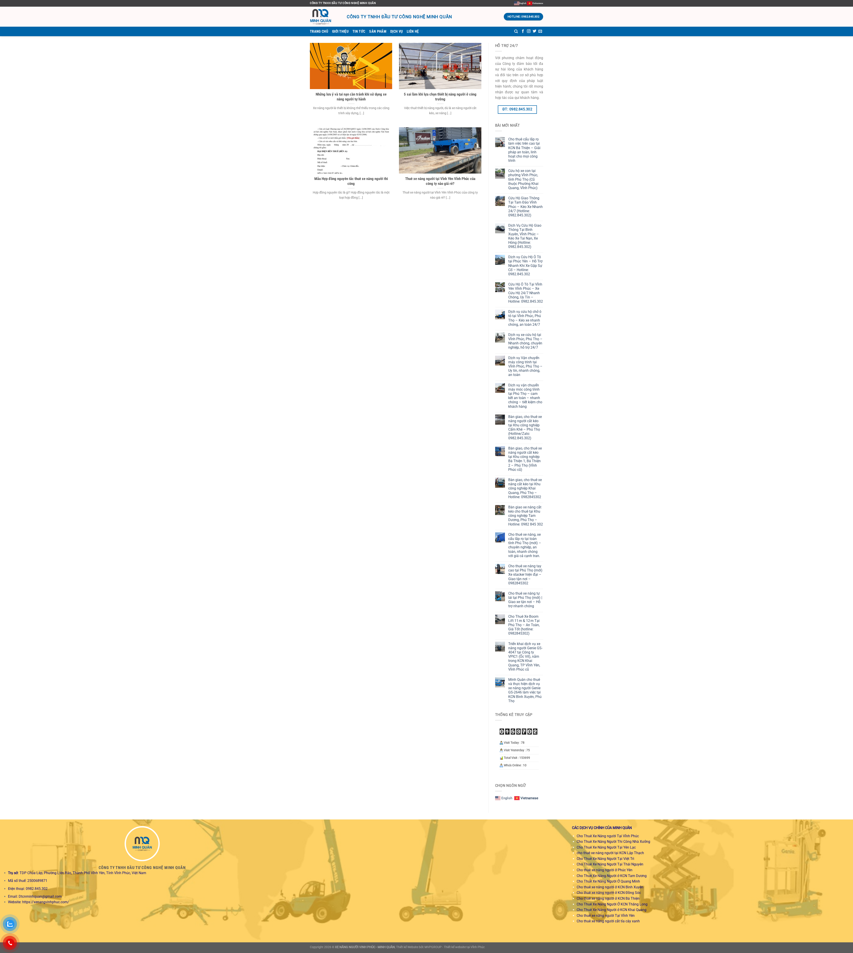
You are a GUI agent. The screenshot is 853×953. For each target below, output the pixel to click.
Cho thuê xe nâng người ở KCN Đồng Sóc (609, 893)
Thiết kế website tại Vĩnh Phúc (464, 947)
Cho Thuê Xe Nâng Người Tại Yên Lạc (606, 847)
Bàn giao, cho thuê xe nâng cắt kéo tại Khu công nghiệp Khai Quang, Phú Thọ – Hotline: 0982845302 (525, 488)
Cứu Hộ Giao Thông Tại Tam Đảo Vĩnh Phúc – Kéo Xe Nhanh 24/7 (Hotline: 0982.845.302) (525, 206)
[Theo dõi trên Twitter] (534, 31)
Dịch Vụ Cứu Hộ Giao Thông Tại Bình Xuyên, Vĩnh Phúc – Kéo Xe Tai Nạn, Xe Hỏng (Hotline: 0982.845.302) (524, 236)
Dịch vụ (396, 31)
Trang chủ (319, 31)
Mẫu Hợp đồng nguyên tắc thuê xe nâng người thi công (351, 181)
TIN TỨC (359, 31)
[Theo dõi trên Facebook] (523, 31)
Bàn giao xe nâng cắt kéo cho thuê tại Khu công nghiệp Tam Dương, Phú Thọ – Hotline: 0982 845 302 (525, 515)
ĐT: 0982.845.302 (517, 109)
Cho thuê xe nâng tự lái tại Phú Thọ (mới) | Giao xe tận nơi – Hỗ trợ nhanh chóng (525, 599)
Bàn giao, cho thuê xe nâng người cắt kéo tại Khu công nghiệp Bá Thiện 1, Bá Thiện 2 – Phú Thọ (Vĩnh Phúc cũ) (525, 459)
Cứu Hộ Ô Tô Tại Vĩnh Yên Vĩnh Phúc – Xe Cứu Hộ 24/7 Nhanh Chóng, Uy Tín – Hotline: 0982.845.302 (525, 293)
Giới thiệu (340, 31)
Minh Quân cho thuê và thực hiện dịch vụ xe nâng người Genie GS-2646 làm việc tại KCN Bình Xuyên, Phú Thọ (525, 690)
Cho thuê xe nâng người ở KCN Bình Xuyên (610, 887)
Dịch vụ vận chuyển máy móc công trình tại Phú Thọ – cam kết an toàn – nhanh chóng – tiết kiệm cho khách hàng (525, 396)
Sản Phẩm (377, 31)
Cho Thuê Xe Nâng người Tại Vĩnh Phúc (608, 836)
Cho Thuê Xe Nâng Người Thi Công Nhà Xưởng (613, 841)
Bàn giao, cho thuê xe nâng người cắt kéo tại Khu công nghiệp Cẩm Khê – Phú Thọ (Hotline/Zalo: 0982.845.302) (525, 427)
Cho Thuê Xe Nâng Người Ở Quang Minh (608, 881)
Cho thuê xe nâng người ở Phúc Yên (604, 870)
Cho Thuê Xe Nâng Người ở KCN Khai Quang (611, 910)
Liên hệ (413, 31)
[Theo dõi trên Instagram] (528, 31)
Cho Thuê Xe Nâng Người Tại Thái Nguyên (610, 864)
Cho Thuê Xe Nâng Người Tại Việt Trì (605, 859)
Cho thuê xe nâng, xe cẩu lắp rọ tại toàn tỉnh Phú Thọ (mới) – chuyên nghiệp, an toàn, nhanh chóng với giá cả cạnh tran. (524, 545)
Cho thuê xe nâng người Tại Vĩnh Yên (606, 915)
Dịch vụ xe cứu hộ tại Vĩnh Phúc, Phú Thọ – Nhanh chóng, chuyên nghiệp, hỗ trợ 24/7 (525, 341)
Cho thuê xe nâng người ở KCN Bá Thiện (608, 898)
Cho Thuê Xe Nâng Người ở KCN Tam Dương (612, 876)
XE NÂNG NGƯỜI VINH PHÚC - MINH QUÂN (365, 947)
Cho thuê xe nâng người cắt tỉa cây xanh (608, 921)
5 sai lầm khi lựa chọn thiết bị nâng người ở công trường (440, 96)
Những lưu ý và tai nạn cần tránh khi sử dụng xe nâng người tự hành (351, 96)
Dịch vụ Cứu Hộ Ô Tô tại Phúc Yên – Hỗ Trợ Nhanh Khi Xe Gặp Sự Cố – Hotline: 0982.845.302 (525, 265)
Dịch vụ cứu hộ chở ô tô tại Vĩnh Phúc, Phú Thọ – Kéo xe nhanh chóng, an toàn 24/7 (524, 318)
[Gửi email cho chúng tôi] (540, 31)
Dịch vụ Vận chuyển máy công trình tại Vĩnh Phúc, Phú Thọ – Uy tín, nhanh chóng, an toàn (525, 366)
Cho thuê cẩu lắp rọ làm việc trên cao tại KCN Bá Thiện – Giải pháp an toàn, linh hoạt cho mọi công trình (524, 150)
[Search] (516, 31)
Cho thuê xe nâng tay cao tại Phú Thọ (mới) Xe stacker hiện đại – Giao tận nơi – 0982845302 (525, 574)
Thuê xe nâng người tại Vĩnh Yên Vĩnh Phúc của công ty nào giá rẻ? (440, 181)
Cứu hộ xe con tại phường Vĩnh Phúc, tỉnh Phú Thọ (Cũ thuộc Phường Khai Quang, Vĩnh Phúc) (523, 179)
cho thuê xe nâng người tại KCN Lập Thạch (610, 853)
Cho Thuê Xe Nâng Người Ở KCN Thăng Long (612, 904)
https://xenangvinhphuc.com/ (45, 902)
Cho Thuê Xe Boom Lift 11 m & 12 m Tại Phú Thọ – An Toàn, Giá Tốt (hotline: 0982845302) (524, 625)
